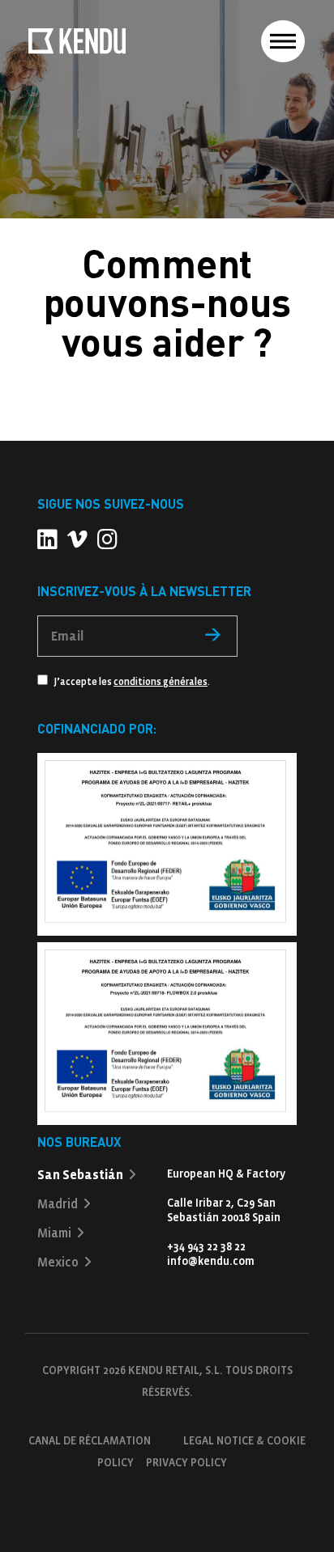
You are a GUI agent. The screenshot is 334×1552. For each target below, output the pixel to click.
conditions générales (160, 682)
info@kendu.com (211, 1261)
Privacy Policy (186, 1463)
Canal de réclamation (89, 1441)
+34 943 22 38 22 (206, 1247)
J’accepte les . (131, 682)
